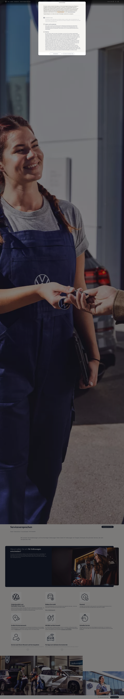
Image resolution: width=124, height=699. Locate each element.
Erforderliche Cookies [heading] (49, 17)
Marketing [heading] (47, 31)
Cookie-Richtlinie (61, 11)
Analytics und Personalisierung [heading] (50, 24)
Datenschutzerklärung (71, 11)
